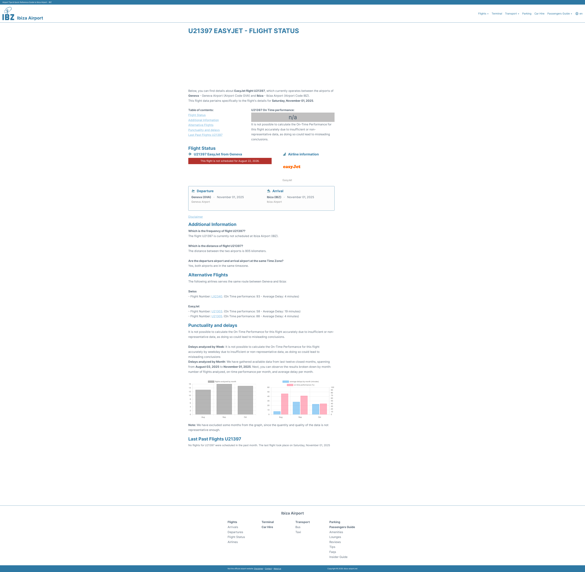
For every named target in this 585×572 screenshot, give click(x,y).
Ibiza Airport (30, 18)
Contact (268, 568)
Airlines (233, 542)
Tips (332, 547)
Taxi (298, 532)
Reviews (335, 542)
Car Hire (539, 13)
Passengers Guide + (559, 13)
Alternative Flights (200, 125)
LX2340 (216, 296)
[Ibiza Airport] (8, 13)
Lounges (335, 537)
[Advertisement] (292, 63)
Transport (302, 522)
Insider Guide (338, 557)
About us (277, 568)
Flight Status (197, 115)
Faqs (332, 552)
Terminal (497, 13)
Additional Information (203, 120)
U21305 (216, 316)
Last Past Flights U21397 (205, 135)
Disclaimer (258, 568)
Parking (526, 13)
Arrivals (233, 527)
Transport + (512, 13)
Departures (235, 532)
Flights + (483, 13)
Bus (297, 527)
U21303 (216, 311)
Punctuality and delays (204, 130)
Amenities (336, 532)
